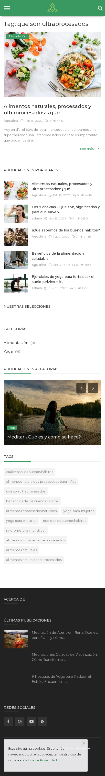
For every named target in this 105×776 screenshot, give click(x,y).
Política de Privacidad (39, 760)
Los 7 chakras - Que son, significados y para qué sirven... (66, 209)
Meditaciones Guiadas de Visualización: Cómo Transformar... (65, 657)
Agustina (11, 120)
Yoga (8, 351)
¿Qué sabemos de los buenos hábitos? (66, 230)
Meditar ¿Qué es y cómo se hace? (44, 437)
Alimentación (16, 342)
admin (37, 218)
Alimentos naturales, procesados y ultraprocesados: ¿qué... (47, 109)
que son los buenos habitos (64, 521)
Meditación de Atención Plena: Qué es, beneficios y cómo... (65, 635)
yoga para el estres (21, 521)
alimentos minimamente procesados (35, 540)
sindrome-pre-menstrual (25, 530)
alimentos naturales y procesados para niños (41, 481)
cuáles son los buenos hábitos (29, 472)
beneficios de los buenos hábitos (32, 501)
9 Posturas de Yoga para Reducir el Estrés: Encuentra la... (61, 679)
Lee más (87, 149)
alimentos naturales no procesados (34, 560)
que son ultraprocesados (25, 491)
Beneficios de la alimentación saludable (58, 256)
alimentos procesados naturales (31, 511)
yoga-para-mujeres (78, 511)
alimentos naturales (21, 550)
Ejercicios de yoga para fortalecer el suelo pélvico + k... (63, 279)
